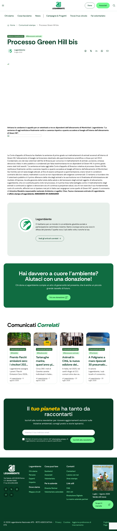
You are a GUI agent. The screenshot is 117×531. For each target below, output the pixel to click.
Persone (32, 475)
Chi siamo (33, 471)
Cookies (66, 522)
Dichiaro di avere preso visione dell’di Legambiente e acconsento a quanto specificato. (46, 440)
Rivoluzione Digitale (74, 495)
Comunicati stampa (27, 25)
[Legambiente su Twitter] (11, 489)
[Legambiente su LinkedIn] (11, 494)
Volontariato (50, 478)
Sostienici (49, 471)
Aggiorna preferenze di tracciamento (81, 523)
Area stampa (71, 478)
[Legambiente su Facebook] (6, 489)
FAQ (68, 488)
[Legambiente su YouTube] (6, 494)
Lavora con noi (72, 475)
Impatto (32, 482)
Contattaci (71, 471)
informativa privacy (59, 439)
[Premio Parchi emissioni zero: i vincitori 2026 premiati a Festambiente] (19, 358)
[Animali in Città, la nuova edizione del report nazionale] (71, 358)
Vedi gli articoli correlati (48, 238)
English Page (106, 523)
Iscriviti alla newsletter (82, 440)
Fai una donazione (56, 297)
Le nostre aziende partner (77, 499)
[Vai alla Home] (58, 5)
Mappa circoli (34, 492)
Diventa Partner (51, 488)
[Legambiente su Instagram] (17, 489)
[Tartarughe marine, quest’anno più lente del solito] (45, 358)
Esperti (32, 478)
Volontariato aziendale (54, 492)
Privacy (58, 522)
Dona (90, 5)
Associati (103, 5)
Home (12, 25)
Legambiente (16, 378)
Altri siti (69, 492)
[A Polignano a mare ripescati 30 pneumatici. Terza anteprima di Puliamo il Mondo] (98, 358)
